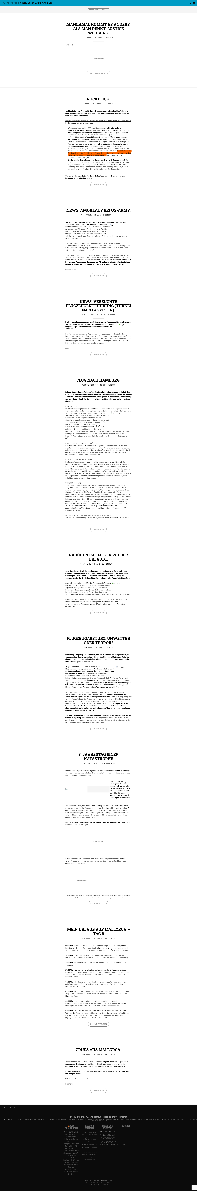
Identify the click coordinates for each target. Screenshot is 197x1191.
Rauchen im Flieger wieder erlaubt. (98, 557)
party (88, 1147)
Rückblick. (98, 99)
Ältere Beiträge (10, 1107)
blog (83, 1137)
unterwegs (90, 1157)
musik (95, 1144)
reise (88, 1149)
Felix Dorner (105, 1184)
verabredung (86, 1159)
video (90, 1159)
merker (92, 1144)
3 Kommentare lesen (98, 1024)
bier (92, 1134)
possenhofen (84, 1149)
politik (95, 1147)
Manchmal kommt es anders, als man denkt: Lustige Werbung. (98, 28)
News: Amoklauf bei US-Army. (98, 210)
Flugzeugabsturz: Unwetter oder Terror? (98, 640)
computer (87, 1136)
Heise (88, 158)
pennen (92, 1147)
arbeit (90, 1134)
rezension (91, 1149)
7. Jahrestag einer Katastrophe (98, 756)
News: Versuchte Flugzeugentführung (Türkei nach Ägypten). (98, 306)
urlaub (93, 1157)
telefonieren (91, 1152)
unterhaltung (91, 1154)
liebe (88, 1144)
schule (84, 1152)
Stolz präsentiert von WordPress (98, 1182)
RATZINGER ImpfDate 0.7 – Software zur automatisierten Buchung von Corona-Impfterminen (71, 1136)
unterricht (85, 1157)
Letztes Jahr (70, 771)
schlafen (95, 1149)
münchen (90, 1132)
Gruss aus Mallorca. (98, 1049)
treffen (95, 1152)
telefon (87, 1152)
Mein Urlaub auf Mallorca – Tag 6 (98, 931)
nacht (83, 1147)
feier (84, 1139)
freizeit (87, 1139)
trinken (83, 1154)
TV (86, 1154)
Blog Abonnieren (71, 1127)
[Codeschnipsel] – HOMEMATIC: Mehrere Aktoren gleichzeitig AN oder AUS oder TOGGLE (71, 1153)
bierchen (95, 1134)
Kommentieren (98, 185)
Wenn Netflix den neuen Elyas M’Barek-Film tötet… (71, 1171)
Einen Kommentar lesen (98, 73)
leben (84, 1144)
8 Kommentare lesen (98, 904)
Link (111, 135)
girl (89, 1141)
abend (94, 1132)
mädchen (85, 1132)
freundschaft (93, 1139)
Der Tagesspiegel (114, 169)
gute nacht (93, 1141)
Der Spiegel (124, 142)
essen (95, 1136)
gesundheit (86, 1141)
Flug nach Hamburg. (98, 380)
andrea (86, 1134)
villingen (93, 1159)
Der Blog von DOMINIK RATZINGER (36, 3)
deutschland (91, 1136)
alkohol (83, 1134)
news (86, 1147)
